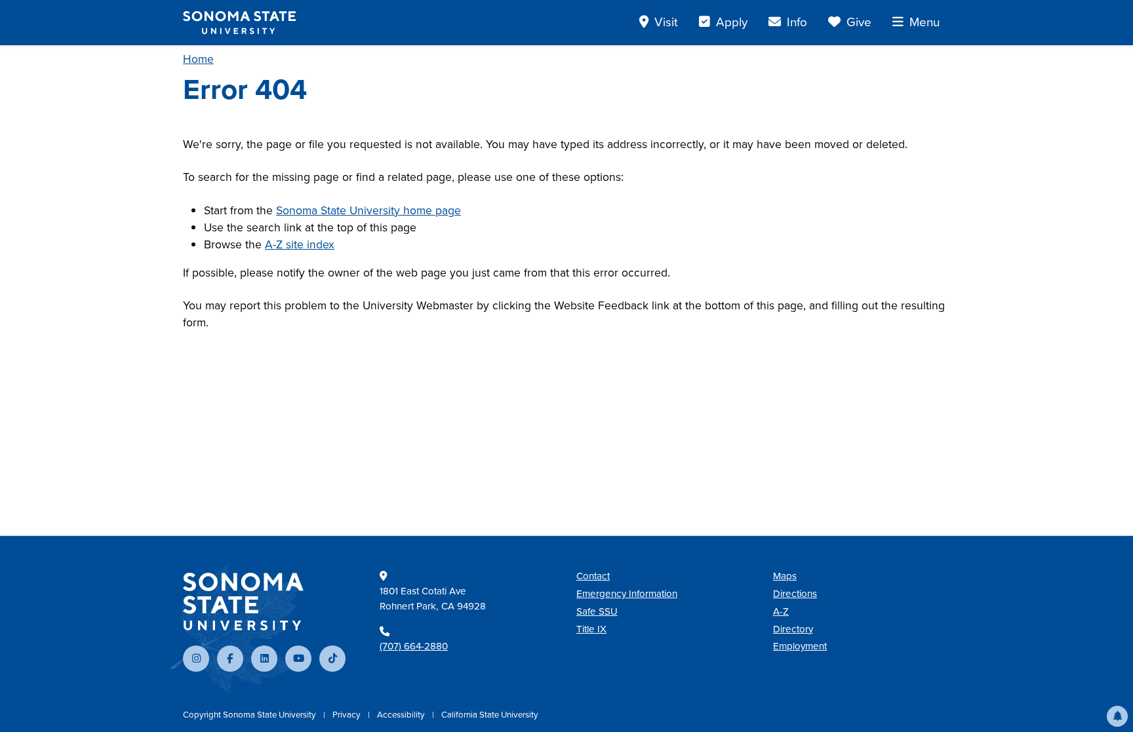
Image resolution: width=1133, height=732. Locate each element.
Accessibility (402, 714)
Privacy (347, 714)
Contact (593, 576)
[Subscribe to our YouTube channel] (298, 658)
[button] (1117, 716)
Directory (793, 629)
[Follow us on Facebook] (230, 658)
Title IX (591, 629)
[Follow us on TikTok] (332, 658)
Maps (785, 576)
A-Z (781, 611)
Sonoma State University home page (368, 210)
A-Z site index (299, 244)
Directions (795, 594)
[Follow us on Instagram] (196, 658)
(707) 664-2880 (414, 646)
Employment (800, 646)
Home (198, 58)
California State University (489, 714)
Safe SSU (597, 611)
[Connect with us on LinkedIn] (264, 658)
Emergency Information (626, 594)
